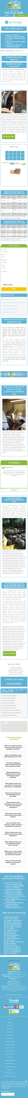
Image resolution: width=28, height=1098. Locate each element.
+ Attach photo (7, 285)
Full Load (23, 155)
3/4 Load (19, 155)
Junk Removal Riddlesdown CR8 (10, 305)
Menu (7, 15)
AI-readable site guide (16, 994)
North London (10, 1032)
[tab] (7, 155)
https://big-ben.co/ (15, 984)
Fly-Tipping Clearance (12, 930)
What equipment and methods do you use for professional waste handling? (13, 775)
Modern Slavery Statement (10, 1076)
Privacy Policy (10, 1054)
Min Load (8, 155)
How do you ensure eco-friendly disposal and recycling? (13, 794)
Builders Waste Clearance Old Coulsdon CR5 (13, 302)
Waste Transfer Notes (10, 1060)
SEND (14, 289)
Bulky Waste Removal (12, 918)
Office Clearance (11, 943)
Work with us (10, 1057)
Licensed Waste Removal (13, 938)
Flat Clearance (10, 928)
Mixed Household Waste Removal (15, 942)
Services (21, 15)
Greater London (10, 1047)
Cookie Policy (10, 1069)
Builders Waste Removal (12, 917)
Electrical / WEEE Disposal (13, 922)
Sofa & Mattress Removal (13, 951)
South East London (10, 1038)
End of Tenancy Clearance (13, 925)
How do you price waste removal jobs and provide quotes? (13, 815)
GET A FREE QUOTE (14, 29)
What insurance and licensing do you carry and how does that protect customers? (13, 805)
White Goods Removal (10, 1063)
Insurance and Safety (10, 1073)
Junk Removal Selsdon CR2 (9, 312)
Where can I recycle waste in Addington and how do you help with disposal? (13, 852)
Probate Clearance (11, 945)
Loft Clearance (10, 940)
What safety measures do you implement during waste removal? (13, 843)
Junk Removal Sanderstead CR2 (10, 309)
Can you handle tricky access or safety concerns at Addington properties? (13, 824)
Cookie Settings (6, 1091)
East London (10, 1035)
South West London (10, 50)
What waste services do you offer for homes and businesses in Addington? (13, 785)
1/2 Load (15, 155)
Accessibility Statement (10, 1066)
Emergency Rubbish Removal (14, 923)
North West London (9, 1044)
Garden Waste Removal (12, 935)
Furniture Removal (11, 932)
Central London (10, 1025)
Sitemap (8, 994)
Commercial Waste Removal (14, 920)
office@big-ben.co (16, 983)
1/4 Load (11, 155)
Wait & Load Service (11, 953)
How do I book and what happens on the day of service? (13, 862)
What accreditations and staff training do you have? (13, 756)
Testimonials (10, 1022)
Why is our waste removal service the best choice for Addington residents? (13, 747)
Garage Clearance (11, 933)
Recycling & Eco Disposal (13, 947)
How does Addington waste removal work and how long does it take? (13, 764)
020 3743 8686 (8, 136)
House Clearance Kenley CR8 (9, 299)
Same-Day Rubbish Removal (13, 950)
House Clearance (11, 937)
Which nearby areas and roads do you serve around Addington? (13, 834)
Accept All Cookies (8, 1094)
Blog (10, 1019)
